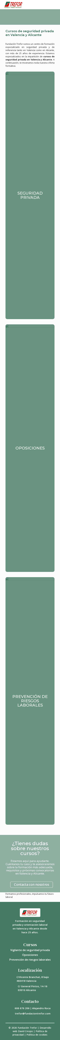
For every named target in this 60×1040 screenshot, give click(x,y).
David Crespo (25, 1031)
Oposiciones (30, 955)
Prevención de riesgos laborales (30, 959)
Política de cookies (37, 1034)
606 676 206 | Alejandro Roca (32, 1008)
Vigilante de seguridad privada (30, 950)
